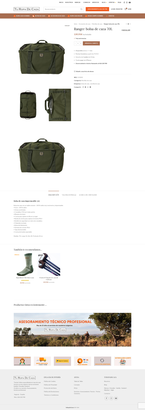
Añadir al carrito (91, 43)
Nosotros (107, 381)
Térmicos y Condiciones (51, 395)
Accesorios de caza (85, 24)
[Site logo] (26, 9)
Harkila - (118, 388)
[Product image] (25, 264)
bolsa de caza (85, 84)
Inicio (75, 24)
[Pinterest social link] (85, 87)
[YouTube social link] (129, 2)
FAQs (75, 388)
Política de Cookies (50, 381)
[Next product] (130, 24)
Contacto (107, 393)
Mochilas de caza (97, 24)
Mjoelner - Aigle (109, 390)
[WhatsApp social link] (88, 87)
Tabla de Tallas (78, 381)
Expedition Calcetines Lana (25, 278)
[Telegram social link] (90, 87)
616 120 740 (21, 397)
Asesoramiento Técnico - (88, 391)
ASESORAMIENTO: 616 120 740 (97, 9)
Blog (105, 385)
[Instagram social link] (126, 2)
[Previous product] (126, 24)
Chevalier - (112, 388)
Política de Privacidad (50, 385)
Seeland (123, 388)
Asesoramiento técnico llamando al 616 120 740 (91, 63)
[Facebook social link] (124, 2)
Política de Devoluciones (51, 391)
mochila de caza (95, 84)
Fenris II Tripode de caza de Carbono (48, 279)
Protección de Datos (50, 388)
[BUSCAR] (81, 9)
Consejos (77, 385)
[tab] (53, 194)
